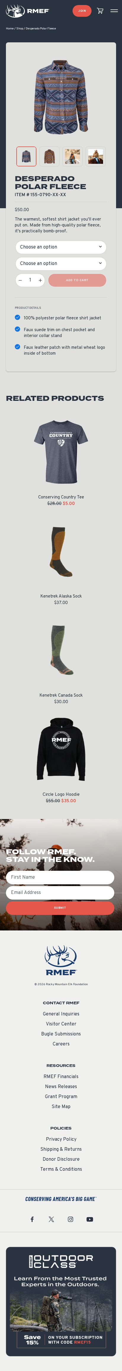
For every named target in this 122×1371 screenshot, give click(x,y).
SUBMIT (60, 908)
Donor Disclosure (61, 1159)
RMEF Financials (61, 1077)
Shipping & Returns (61, 1149)
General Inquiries (61, 1014)
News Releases (61, 1087)
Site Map (61, 1107)
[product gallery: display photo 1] (26, 156)
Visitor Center (61, 1024)
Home (10, 29)
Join (82, 11)
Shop (19, 29)
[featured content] (61, 1301)
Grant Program (61, 1097)
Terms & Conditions (61, 1169)
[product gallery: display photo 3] (72, 156)
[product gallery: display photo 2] (49, 156)
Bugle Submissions (61, 1034)
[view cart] (100, 11)
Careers (61, 1044)
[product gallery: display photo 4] (95, 156)
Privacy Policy (61, 1139)
